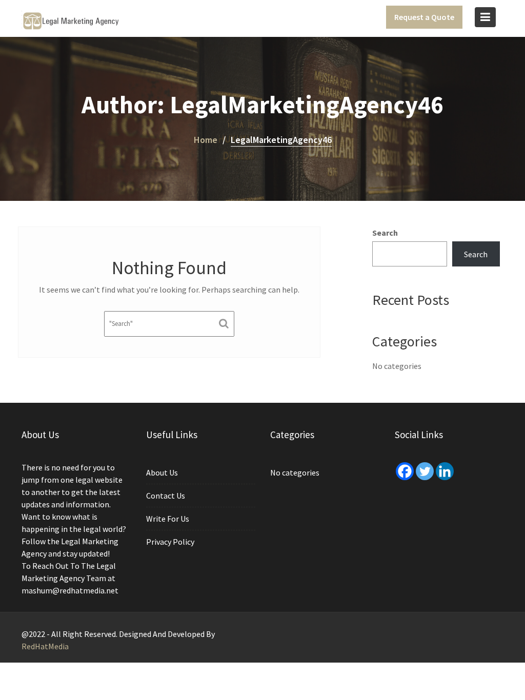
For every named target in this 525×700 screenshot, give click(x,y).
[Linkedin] (445, 471)
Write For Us (167, 518)
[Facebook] (405, 471)
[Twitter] (425, 471)
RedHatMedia (45, 646)
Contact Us (165, 495)
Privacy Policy (170, 542)
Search (385, 233)
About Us (162, 472)
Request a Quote (424, 17)
